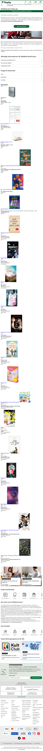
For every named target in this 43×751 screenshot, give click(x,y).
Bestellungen (3, 77)
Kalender (24, 595)
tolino (2, 74)
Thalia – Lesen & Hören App (37, 705)
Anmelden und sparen (36, 677)
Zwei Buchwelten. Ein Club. (11, 650)
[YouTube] (23, 738)
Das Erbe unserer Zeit (5, 453)
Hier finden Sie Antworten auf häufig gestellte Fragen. (12, 21)
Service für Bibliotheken (14, 712)
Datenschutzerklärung (26, 716)
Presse (2, 706)
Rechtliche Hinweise (13, 673)
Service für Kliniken (15, 720)
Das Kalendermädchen (5, 123)
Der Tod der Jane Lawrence (6, 332)
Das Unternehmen (4, 702)
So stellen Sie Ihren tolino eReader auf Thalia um (21, 11)
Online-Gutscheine (26, 708)
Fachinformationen (4, 708)
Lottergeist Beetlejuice (5, 208)
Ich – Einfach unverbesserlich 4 (6, 189)
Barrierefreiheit (4, 713)
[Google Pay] (28, 729)
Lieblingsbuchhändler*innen (37, 707)
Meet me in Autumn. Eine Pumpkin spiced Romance (10, 165)
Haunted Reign (3, 97)
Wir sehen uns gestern (5, 232)
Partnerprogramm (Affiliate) (36, 718)
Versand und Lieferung (26, 706)
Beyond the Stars (4, 503)
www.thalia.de (4, 606)
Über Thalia (3, 700)
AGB (2, 717)
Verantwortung (4, 711)
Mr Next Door (3, 306)
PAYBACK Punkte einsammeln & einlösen (32, 650)
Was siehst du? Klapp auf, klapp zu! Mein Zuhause (10, 402)
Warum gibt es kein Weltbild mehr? (8, 60)
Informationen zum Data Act (26, 719)
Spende (14, 632)
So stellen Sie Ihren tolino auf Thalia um (11, 576)
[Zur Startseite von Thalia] (6, 2)
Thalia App (35, 702)
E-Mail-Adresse (12, 675)
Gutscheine (3, 80)
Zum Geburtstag (33, 632)
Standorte (3, 709)
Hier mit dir (3, 281)
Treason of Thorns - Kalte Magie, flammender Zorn (10, 555)
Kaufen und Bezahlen (26, 704)
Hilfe (12, 702)
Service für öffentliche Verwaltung (15, 718)
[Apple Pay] (36, 729)
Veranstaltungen (36, 721)
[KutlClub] (23, 733)
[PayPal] (6, 733)
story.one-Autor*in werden (36, 710)
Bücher (14, 595)
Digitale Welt (35, 720)
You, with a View (4, 382)
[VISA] (6, 729)
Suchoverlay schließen (27, 4)
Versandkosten (22, 749)
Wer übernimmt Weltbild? (6, 63)
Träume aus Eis (3, 357)
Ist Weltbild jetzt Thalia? (6, 65)
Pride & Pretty (3, 477)
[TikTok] (19, 738)
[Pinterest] (38, 733)
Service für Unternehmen (14, 715)
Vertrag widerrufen (21, 696)
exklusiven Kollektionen (28, 612)
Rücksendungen (14, 708)
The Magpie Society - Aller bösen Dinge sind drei (10, 530)
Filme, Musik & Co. (5, 595)
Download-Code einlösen (25, 710)
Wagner (2, 427)
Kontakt (13, 704)
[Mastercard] (12, 729)
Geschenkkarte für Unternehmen (36, 715)
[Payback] (14, 733)
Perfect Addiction (4, 257)
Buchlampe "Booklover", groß (6, 141)
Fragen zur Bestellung (26, 702)
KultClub (34, 723)
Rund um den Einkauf (26, 700)
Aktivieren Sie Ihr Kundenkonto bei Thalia (32, 576)
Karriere (2, 704)
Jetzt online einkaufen (21, 26)
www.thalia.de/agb (4, 622)
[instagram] (34, 733)
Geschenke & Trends (33, 595)
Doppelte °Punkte (5, 632)
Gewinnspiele (24, 632)
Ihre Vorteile (35, 700)
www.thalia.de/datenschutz (16, 622)
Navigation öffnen (2, 5)
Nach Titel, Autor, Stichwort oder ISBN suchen (15, 4)
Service (13, 700)
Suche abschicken (10, 5)
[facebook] (29, 733)
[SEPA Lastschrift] (20, 729)
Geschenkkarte (36, 712)
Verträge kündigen (26, 714)
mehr (2, 86)
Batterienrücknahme (15, 706)
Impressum (3, 715)
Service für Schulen (15, 709)
